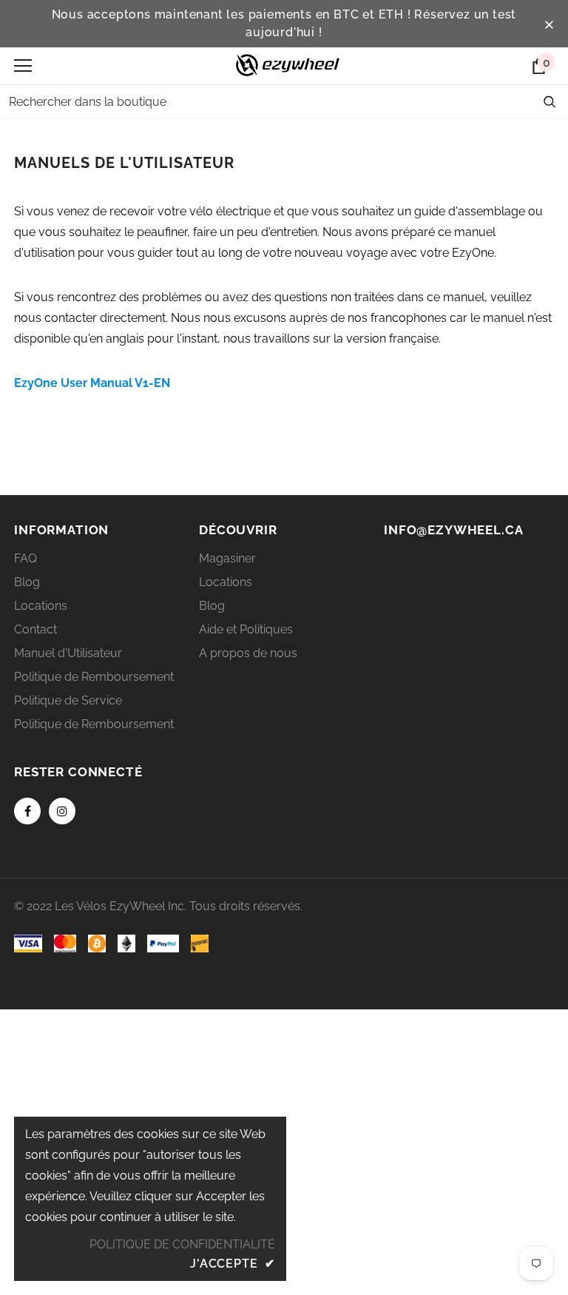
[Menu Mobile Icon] (23, 66)
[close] (548, 23)
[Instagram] (62, 811)
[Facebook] (27, 811)
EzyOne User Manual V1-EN (92, 383)
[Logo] (287, 65)
